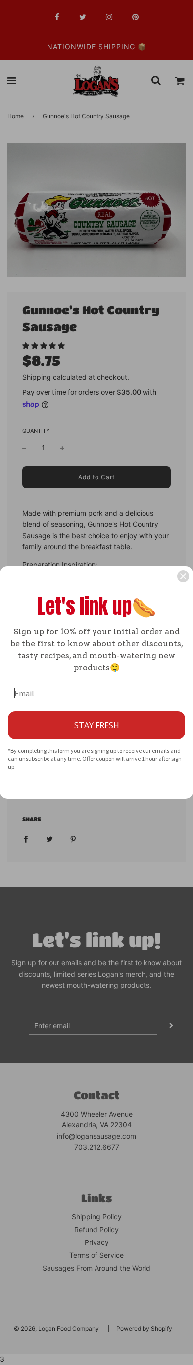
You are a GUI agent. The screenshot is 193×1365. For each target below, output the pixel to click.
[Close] (183, 576)
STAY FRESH (96, 725)
